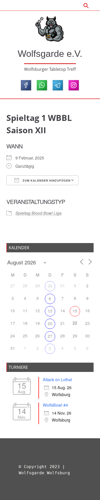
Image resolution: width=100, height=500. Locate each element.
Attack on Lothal (57, 379)
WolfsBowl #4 (55, 405)
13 (50, 311)
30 (50, 286)
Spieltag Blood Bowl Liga (38, 213)
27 (50, 336)
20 (50, 323)
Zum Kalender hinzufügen (46, 180)
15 (75, 311)
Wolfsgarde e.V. (50, 53)
